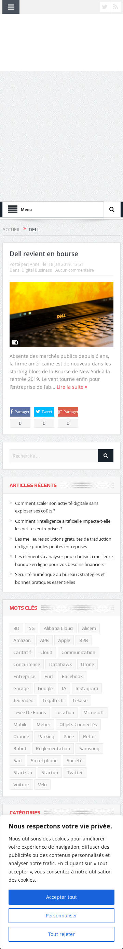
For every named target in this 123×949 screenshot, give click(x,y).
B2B (83, 640)
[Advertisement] (61, 136)
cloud (46, 652)
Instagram (87, 688)
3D (16, 628)
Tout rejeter (61, 934)
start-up (22, 772)
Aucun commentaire (74, 270)
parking (46, 736)
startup (49, 772)
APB (44, 640)
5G (32, 628)
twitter (75, 772)
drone (87, 664)
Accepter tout (61, 897)
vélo (42, 784)
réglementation (53, 748)
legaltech (53, 700)
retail (89, 736)
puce (69, 736)
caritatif (22, 652)
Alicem (89, 628)
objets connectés (78, 724)
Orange (21, 736)
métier (43, 724)
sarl (17, 760)
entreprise (24, 676)
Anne (35, 264)
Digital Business (37, 270)
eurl (48, 676)
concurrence (26, 664)
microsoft (93, 712)
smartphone (44, 760)
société (74, 760)
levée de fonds (29, 712)
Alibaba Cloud (58, 628)
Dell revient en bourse (44, 253)
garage (21, 688)
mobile (20, 724)
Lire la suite (71, 387)
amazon (22, 640)
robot (20, 748)
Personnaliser (61, 915)
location (64, 712)
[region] (61, 882)
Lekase (80, 700)
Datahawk (60, 664)
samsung (89, 748)
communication (78, 652)
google (45, 688)
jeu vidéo (23, 700)
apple (64, 640)
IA (64, 688)
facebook (72, 676)
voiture (21, 784)
